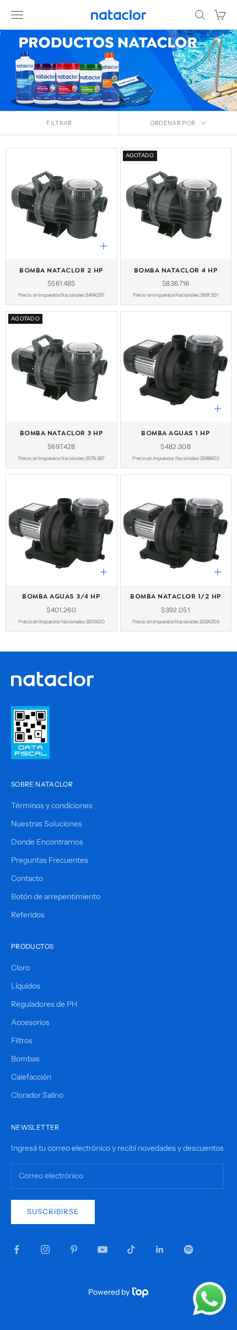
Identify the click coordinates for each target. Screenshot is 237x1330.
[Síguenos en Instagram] (45, 1249)
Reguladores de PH (44, 1004)
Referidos (28, 915)
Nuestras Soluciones (46, 824)
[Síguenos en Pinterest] (73, 1249)
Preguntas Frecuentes (49, 860)
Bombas (25, 1059)
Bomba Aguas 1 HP (175, 433)
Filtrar (59, 123)
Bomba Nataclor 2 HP (61, 270)
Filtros (22, 1040)
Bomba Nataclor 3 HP (62, 433)
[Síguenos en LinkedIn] (159, 1249)
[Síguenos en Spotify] (188, 1249)
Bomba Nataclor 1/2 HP (176, 596)
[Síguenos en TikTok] (131, 1249)
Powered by (109, 1292)
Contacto (27, 878)
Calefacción (31, 1077)
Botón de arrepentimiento (55, 896)
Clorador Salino (37, 1095)
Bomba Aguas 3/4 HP (61, 596)
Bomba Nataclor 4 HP (176, 270)
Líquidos (25, 986)
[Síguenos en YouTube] (102, 1249)
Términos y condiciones (52, 805)
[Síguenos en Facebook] (16, 1249)
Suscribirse (53, 1211)
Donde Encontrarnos (47, 842)
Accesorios (30, 1022)
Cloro (20, 968)
